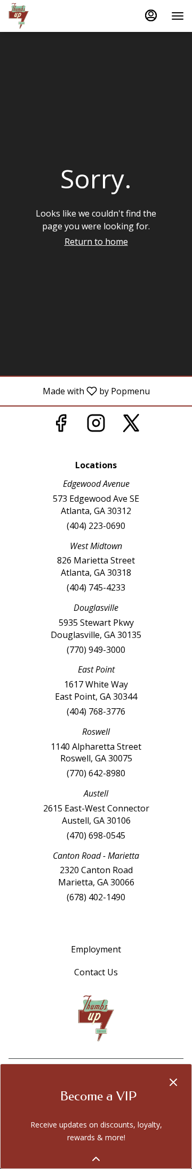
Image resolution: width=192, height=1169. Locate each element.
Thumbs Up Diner (96, 1018)
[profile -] (151, 15)
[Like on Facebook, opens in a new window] (60, 425)
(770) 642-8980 (96, 773)
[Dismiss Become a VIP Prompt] (173, 1082)
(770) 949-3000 (96, 650)
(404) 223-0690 (96, 526)
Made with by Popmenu (79, 390)
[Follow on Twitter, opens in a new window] (131, 425)
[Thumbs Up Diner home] (56, 16)
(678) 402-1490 (96, 897)
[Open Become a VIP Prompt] (96, 1159)
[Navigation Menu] (177, 16)
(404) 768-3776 (96, 711)
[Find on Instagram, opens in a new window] (96, 425)
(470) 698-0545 (96, 835)
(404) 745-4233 (96, 587)
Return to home (96, 241)
